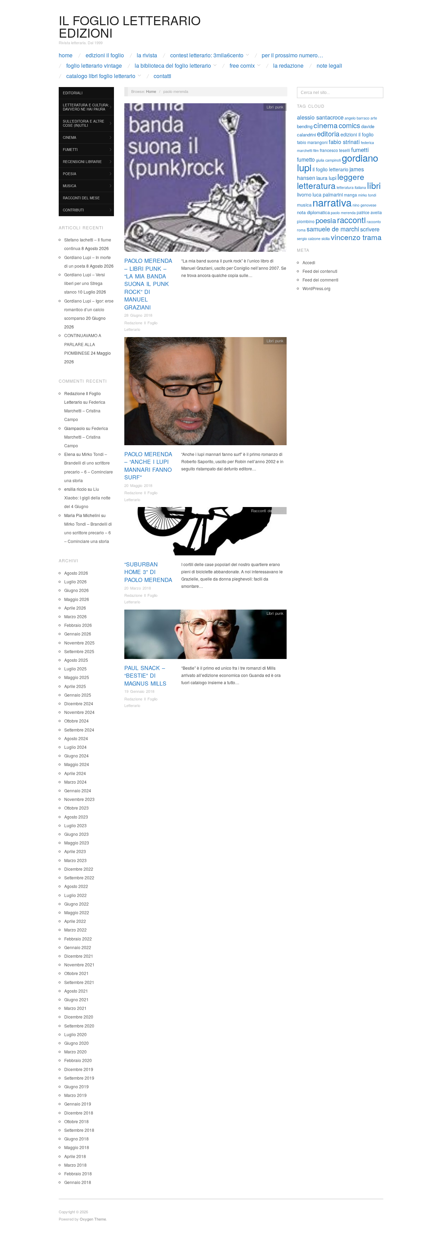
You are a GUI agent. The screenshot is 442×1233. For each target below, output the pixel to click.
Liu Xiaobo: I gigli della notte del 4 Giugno (87, 497)
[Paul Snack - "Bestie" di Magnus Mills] (205, 636)
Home (66, 55)
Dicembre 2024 (78, 703)
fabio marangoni (312, 142)
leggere (350, 176)
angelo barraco (357, 118)
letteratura (316, 185)
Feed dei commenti (320, 280)
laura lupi (326, 177)
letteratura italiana (351, 187)
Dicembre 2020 (78, 1017)
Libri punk (275, 106)
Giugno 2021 (76, 999)
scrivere (369, 229)
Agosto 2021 (76, 991)
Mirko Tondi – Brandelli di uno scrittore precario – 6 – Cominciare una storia (88, 532)
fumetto (306, 159)
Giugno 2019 (76, 1086)
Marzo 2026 (75, 616)
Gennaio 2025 (77, 695)
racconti (351, 220)
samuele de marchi (333, 228)
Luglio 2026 (75, 581)
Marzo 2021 (75, 1008)
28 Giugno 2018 (138, 315)
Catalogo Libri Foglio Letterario (100, 76)
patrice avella (369, 212)
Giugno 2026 (76, 590)
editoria (328, 133)
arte (374, 118)
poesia (326, 220)
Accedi (308, 262)
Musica (69, 185)
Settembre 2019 (79, 1078)
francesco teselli (335, 150)
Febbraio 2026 (78, 625)
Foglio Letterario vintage (94, 65)
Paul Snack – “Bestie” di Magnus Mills (145, 675)
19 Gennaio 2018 (139, 691)
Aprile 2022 (75, 921)
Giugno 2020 (76, 1043)
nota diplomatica (313, 212)
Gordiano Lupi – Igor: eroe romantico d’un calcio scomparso (89, 309)
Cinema (69, 137)
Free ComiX (242, 65)
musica (304, 204)
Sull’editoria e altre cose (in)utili (83, 123)
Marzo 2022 (75, 930)
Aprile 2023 (75, 851)
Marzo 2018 (75, 1165)
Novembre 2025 (79, 643)
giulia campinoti (328, 160)
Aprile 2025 (75, 686)
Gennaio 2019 (77, 1104)
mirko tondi (367, 195)
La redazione (288, 65)
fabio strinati (344, 141)
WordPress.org (316, 288)
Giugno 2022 (76, 904)
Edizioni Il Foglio (105, 55)
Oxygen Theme (93, 1219)
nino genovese (364, 205)
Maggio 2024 (76, 764)
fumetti (360, 149)
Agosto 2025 (76, 660)
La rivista (147, 55)
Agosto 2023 (76, 817)
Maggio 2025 (76, 677)
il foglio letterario (330, 169)
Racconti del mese (81, 197)
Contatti (162, 76)
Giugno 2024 (76, 755)
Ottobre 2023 (76, 808)
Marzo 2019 (75, 1095)
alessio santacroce (320, 117)
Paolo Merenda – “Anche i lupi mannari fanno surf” (148, 465)
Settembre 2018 (79, 1130)
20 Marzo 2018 (137, 588)
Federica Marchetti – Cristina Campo (84, 410)
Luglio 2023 (75, 825)
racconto (374, 221)
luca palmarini (328, 194)
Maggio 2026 (76, 599)
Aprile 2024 (75, 773)
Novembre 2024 (79, 712)
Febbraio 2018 (78, 1173)
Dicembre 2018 (78, 1113)
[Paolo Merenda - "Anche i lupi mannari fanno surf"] (205, 393)
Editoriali (73, 92)
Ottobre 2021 (76, 973)
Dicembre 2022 (78, 869)
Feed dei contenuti (319, 271)
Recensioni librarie (82, 161)
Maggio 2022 (76, 912)
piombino (306, 221)
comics (349, 125)
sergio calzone (308, 238)
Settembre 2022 (79, 877)
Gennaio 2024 (77, 790)
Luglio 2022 (75, 895)
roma (301, 229)
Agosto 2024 (76, 738)
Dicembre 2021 (78, 956)
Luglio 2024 (75, 747)
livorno (304, 194)
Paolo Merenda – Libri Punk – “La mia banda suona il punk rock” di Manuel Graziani (148, 284)
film (316, 150)
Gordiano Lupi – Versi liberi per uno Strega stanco (84, 283)
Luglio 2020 (75, 1034)
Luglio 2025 (75, 668)
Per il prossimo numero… (292, 55)
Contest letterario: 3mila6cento (206, 55)
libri (374, 185)
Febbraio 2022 (78, 939)
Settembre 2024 (79, 730)
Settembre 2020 (79, 1026)
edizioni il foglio (357, 134)
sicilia (325, 238)
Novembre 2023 (79, 799)
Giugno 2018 (76, 1138)
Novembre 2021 (79, 964)
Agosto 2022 (76, 886)
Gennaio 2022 (77, 947)
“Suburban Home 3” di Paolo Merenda (148, 572)
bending (305, 126)
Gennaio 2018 (77, 1182)
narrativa (332, 202)
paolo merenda (343, 212)
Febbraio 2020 (78, 1060)
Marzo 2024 (75, 782)
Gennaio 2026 (77, 634)
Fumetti (70, 149)
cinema (326, 125)
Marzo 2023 (75, 860)
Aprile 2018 (75, 1156)
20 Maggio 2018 (138, 485)
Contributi (73, 210)
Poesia (69, 173)
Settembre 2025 (79, 651)
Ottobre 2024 (76, 721)
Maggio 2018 (76, 1147)
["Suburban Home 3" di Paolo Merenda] (205, 533)
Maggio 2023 (76, 842)
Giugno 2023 (76, 834)
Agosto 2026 (76, 573)
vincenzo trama (356, 237)
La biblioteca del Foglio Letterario (173, 65)
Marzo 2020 (75, 1051)
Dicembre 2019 (78, 1069)
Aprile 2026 (75, 608)
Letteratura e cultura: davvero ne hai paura (86, 107)
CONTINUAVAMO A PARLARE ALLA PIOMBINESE (82, 343)
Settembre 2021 (79, 982)
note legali (329, 65)
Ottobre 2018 (76, 1121)
